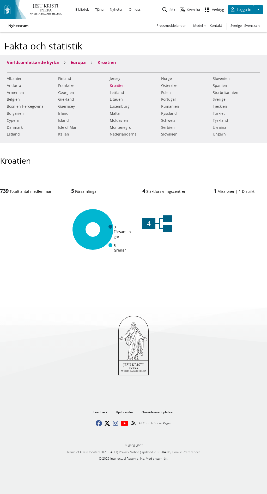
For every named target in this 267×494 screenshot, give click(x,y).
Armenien (15, 92)
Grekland (66, 99)
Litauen (116, 99)
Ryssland (169, 113)
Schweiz (168, 120)
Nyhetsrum (18, 26)
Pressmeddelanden (171, 25)
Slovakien (169, 134)
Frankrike (66, 85)
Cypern (13, 120)
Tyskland (220, 120)
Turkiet (219, 113)
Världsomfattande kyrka (33, 62)
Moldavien (119, 120)
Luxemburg (120, 106)
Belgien (13, 99)
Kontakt (216, 25)
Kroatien (117, 85)
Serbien (168, 127)
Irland (63, 113)
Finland (64, 78)
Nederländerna (123, 134)
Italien (63, 134)
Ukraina (219, 127)
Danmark (15, 127)
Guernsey (66, 106)
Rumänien (170, 106)
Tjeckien (220, 106)
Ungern (219, 134)
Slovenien (221, 78)
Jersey (115, 78)
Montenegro (120, 127)
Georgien (66, 92)
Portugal (168, 99)
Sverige (219, 99)
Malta (115, 113)
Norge (166, 78)
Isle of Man (67, 127)
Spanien (220, 85)
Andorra (14, 85)
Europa (78, 62)
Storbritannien (225, 92)
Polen (166, 92)
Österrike (169, 85)
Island (63, 120)
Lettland (117, 92)
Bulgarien (15, 113)
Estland (13, 134)
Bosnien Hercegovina (25, 106)
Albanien (14, 78)
